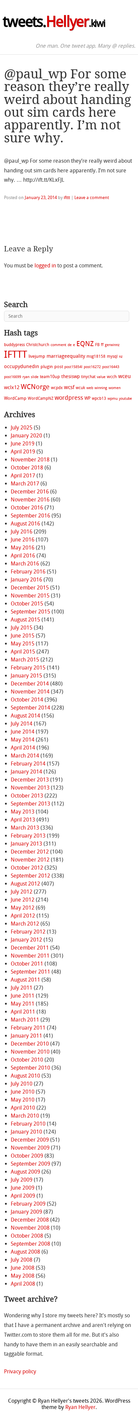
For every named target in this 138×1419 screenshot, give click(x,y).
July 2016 (21, 531)
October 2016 (27, 507)
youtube (125, 398)
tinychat (88, 376)
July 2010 (21, 1084)
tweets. (54, 22)
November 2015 (30, 595)
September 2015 (30, 611)
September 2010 (30, 1068)
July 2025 (21, 427)
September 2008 (30, 1244)
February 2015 (28, 667)
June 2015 (22, 635)
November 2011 (30, 956)
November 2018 (30, 459)
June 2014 (22, 732)
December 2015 (30, 587)
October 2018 (27, 467)
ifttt (67, 197)
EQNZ (85, 344)
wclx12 (11, 387)
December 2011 (30, 948)
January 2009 (26, 1212)
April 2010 (23, 1108)
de (70, 345)
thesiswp (70, 376)
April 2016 (23, 555)
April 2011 (23, 1012)
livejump (36, 356)
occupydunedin (21, 366)
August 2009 (25, 1172)
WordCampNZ (40, 398)
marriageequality (66, 356)
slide (35, 377)
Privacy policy (20, 1371)
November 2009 (30, 1148)
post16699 (12, 377)
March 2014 (25, 756)
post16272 (92, 367)
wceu (124, 376)
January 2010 (26, 1132)
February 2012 (28, 932)
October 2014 (27, 699)
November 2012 (30, 860)
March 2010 (25, 1116)
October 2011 (27, 964)
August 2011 (25, 980)
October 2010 (27, 1060)
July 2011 (21, 988)
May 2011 (22, 1004)
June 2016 (22, 539)
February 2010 (28, 1124)
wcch (112, 376)
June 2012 (22, 900)
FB (97, 344)
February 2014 (28, 764)
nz (121, 356)
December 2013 (30, 780)
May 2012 (22, 908)
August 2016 (25, 523)
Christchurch (37, 344)
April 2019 (23, 451)
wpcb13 (99, 398)
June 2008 (22, 1268)
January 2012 (26, 940)
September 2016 (30, 515)
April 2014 (23, 748)
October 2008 (27, 1236)
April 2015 (23, 651)
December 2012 (30, 852)
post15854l (73, 367)
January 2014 (26, 772)
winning (100, 388)
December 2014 (30, 683)
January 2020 (26, 435)
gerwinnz (112, 345)
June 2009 (22, 1188)
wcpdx (57, 387)
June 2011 (22, 996)
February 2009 (28, 1204)
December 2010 (30, 1044)
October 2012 (27, 868)
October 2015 (27, 603)
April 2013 (23, 820)
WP (87, 398)
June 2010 (22, 1092)
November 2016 (30, 499)
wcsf (69, 387)
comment (58, 345)
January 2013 (26, 844)
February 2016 (28, 571)
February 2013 (28, 836)
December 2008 (30, 1220)
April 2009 (23, 1196)
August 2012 (25, 884)
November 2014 (30, 691)
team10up (50, 376)
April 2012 (23, 916)
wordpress (69, 397)
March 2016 (25, 563)
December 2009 (30, 1140)
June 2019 (22, 443)
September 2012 (30, 876)
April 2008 (23, 1284)
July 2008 (21, 1260)
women (115, 388)
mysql (112, 356)
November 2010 (30, 1052)
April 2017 (23, 475)
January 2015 (26, 675)
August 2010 (25, 1076)
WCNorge (35, 387)
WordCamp (15, 398)
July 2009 (21, 1180)
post (58, 366)
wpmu (113, 398)
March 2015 (25, 659)
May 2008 (22, 1276)
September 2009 (30, 1164)
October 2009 (27, 1156)
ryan (25, 377)
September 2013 (30, 804)
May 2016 (22, 547)
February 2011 (28, 1028)
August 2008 (25, 1252)
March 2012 (25, 924)
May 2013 (22, 812)
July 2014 (21, 724)
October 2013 (27, 796)
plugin (47, 366)
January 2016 (26, 579)
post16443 (110, 367)
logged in (45, 265)
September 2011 (30, 972)
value (101, 377)
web (89, 388)
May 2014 (22, 740)
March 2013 (25, 828)
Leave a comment (91, 197)
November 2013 (30, 788)
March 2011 (25, 1020)
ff (102, 344)
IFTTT (15, 354)
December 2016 (30, 491)
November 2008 (30, 1228)
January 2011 (26, 1036)
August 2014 (25, 716)
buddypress (14, 344)
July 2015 (21, 627)
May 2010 (22, 1100)
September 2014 (30, 707)
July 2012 (21, 892)
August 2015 (25, 619)
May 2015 (22, 643)
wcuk (80, 387)
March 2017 (25, 483)
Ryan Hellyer (80, 1407)
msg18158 (96, 356)
